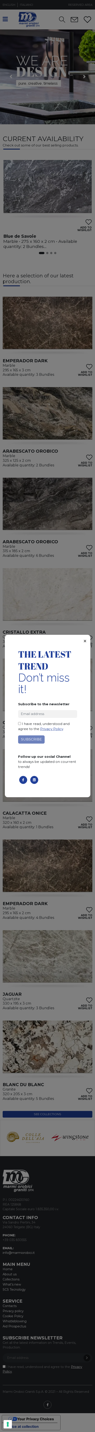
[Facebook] (23, 780)
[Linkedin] (34, 780)
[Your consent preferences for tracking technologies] (8, 1424)
